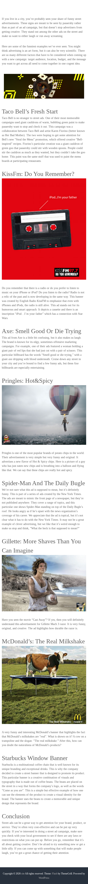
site (23, 873)
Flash (54, 873)
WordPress (44, 877)
